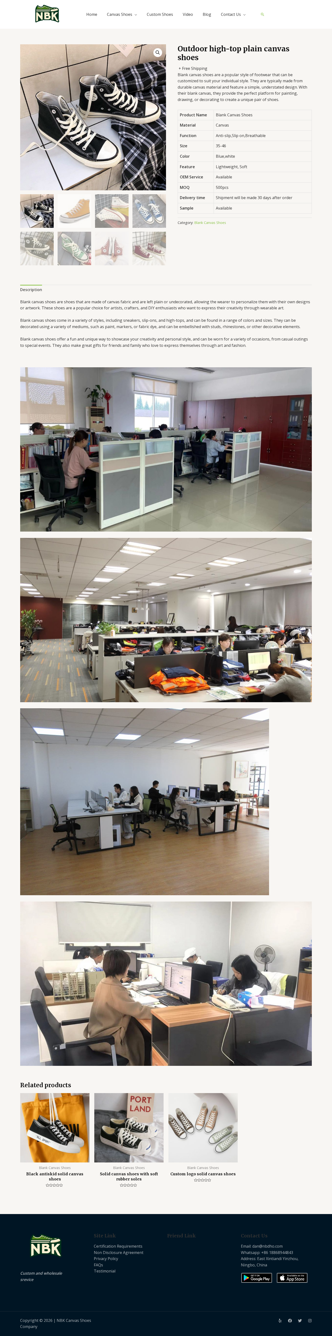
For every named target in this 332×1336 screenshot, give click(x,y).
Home (91, 14)
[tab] (31, 290)
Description (31, 289)
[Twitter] (300, 1321)
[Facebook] (290, 1321)
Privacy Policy (106, 1258)
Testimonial (104, 1271)
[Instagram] (310, 1321)
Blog (207, 14)
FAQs (98, 1265)
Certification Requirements (118, 1246)
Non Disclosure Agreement (118, 1252)
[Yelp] (280, 1321)
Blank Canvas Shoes (210, 222)
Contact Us (231, 14)
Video (188, 14)
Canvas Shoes (119, 14)
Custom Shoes (160, 14)
